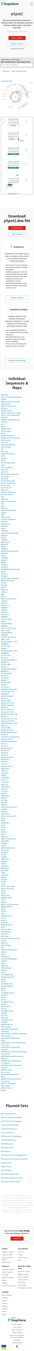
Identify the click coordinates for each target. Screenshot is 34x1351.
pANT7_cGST (5, 630)
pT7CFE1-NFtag (6, 673)
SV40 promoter (6, 1036)
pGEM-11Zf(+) (5, 787)
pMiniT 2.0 (4, 590)
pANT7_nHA (5, 639)
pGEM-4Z (4, 832)
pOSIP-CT (4, 716)
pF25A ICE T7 (5, 605)
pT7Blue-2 (4, 601)
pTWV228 (4, 809)
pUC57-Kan (5, 936)
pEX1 (2, 497)
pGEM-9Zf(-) (5, 868)
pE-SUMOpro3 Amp (7, 993)
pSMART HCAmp (6, 1070)
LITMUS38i (4, 558)
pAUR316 (4, 648)
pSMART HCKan (6, 1088)
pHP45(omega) (6, 968)
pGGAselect (5, 923)
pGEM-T (3, 877)
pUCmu (3, 954)
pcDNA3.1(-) (5, 875)
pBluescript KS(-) (7, 748)
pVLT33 (3, 981)
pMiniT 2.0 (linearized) (8, 599)
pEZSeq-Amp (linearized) (9, 533)
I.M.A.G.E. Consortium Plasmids (11, 1117)
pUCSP (3, 963)
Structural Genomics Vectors (11, 1182)
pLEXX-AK (4, 472)
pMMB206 (4, 617)
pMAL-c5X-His (5, 517)
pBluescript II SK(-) (7, 730)
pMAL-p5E (4, 535)
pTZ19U (3, 855)
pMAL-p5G (4, 544)
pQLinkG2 (4, 843)
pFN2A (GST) (5, 750)
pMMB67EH (5, 662)
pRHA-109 (4, 934)
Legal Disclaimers (17, 1330)
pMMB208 (4, 635)
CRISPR (4, 1280)
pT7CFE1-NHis (6, 701)
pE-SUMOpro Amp (7, 975)
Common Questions (8, 1277)
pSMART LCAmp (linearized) (10, 420)
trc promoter (5, 1081)
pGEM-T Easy (5, 895)
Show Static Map (6, 81)
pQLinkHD (4, 870)
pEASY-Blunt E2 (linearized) (10, 1047)
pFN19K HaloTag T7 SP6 (9, 723)
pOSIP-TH (4, 780)
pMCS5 (3, 562)
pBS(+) (3, 821)
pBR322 (3, 775)
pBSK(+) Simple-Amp (8, 839)
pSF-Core (4, 1015)
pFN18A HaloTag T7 (7, 696)
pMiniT (3, 571)
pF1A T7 (3, 587)
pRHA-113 (4, 943)
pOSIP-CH (4, 698)
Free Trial (21, 1252)
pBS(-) (3, 830)
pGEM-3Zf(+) (5, 814)
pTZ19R (3, 846)
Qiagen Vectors (6, 1166)
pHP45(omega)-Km (7, 977)
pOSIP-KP (4, 762)
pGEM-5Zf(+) (5, 841)
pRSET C (4, 979)
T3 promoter (5, 1045)
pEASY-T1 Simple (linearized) (11, 397)
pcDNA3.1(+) (5, 866)
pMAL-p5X (4, 553)
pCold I (3, 884)
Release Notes (6, 1262)
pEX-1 (3, 424)
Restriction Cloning (23, 1271)
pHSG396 (4, 1013)
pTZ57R (3, 864)
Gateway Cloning (23, 1274)
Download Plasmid (17, 49)
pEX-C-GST (4, 442)
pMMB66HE (5, 653)
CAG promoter (6, 404)
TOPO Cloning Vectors (8, 1140)
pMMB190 (4, 608)
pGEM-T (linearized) (8, 886)
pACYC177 (4, 603)
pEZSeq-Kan (5, 542)
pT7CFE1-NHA (5, 682)
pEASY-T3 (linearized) (8, 406)
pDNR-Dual (5, 957)
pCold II (3, 893)
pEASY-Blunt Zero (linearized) (11, 1065)
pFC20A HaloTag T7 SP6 (9, 642)
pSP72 (3, 456)
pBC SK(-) (4, 685)
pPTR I (3, 825)
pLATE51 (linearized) (8, 454)
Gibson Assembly (23, 1277)
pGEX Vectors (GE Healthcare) (11, 1136)
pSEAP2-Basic (5, 1006)
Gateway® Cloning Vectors (10, 1174)
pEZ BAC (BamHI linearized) (10, 569)
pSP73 (3, 465)
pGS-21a (4, 941)
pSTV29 (3, 583)
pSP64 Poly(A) (6, 447)
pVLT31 (3, 972)
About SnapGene (7, 1295)
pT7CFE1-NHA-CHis (7, 692)
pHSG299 (4, 1004)
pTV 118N (4, 800)
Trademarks (17, 1340)
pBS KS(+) (4, 784)
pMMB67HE (5, 671)
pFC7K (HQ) (5, 687)
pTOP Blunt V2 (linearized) (10, 737)
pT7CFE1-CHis (5, 655)
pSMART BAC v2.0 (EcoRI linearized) (13, 1043)
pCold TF (4, 920)
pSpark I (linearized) (8, 483)
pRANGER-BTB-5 (6, 925)
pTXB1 (3, 818)
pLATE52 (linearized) (8, 463)
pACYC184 (4, 612)
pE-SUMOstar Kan (7, 1020)
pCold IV (4, 911)
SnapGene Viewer (7, 1255)
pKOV (3, 427)
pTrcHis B (4, 755)
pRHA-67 (4, 952)
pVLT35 (3, 991)
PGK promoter (6, 932)
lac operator (5, 476)
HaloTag (4, 458)
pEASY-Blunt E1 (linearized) (10, 1038)
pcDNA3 (3, 857)
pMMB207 (4, 626)
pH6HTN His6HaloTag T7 (9, 959)
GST (2, 449)
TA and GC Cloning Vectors (10, 1125)
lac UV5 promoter (7, 494)
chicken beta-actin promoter (11, 413)
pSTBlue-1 (4, 565)
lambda (3, 513)
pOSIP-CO (4, 707)
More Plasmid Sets (23, 62)
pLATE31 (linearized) (8, 445)
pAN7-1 (3, 621)
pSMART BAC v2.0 (7, 1024)
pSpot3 (3, 547)
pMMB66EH (5, 644)
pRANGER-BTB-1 (6, 898)
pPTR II (3, 834)
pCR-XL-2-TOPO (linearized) (10, 938)
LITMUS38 (4, 549)
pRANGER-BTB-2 (6, 907)
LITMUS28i (4, 531)
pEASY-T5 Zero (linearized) (10, 415)
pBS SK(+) (4, 803)
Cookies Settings (17, 1332)
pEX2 (2, 506)
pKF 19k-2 (4, 417)
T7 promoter (5, 1063)
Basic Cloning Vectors (8, 1114)
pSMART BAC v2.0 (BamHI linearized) (13, 1034)
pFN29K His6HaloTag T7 (9, 741)
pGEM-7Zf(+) (5, 850)
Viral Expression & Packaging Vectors (14, 1155)
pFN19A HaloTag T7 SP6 (9, 714)
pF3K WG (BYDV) (6, 633)
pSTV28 (3, 574)
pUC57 (3, 927)
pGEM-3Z (4, 805)
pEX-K (3, 461)
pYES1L (3, 1000)
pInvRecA (4, 1049)
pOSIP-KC (4, 726)
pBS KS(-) (4, 793)
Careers (4, 1311)
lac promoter (5, 485)
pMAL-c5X (4, 508)
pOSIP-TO (4, 789)
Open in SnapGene (17, 38)
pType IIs (4, 836)
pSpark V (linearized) (8, 519)
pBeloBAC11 (5, 694)
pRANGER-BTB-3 (6, 916)
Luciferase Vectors (7, 1148)
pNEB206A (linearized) (9, 689)
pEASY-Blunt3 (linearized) (10, 1074)
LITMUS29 (4, 540)
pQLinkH (4, 861)
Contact (4, 1314)
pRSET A (4, 961)
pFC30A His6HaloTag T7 (9, 660)
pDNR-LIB (4, 966)
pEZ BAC (4, 560)
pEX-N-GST (5, 470)
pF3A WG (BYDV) (6, 624)
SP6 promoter (6, 1027)
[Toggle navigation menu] (31, 4)
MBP (2, 594)
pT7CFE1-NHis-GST (7, 710)
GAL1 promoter (6, 440)
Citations (4, 1300)
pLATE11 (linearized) (8, 436)
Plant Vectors (5, 1151)
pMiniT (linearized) (7, 581)
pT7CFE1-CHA (5, 646)
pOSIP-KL (4, 744)
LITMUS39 (4, 567)
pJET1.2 (3, 1077)
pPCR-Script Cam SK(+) (9, 816)
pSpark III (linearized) (8, 501)
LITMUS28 (4, 522)
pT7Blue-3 (4, 610)
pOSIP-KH (4, 735)
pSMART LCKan (6, 429)
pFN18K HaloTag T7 (7, 705)
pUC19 (3, 909)
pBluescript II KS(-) (7, 712)
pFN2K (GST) (5, 759)
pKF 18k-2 (4, 408)
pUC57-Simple (5, 945)
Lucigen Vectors (6, 1163)
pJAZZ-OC (4, 1058)
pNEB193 (4, 680)
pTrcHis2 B (4, 782)
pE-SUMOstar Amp (7, 1011)
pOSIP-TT (4, 798)
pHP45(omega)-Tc (7, 986)
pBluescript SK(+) (7, 757)
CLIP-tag (4, 422)
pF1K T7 (3, 596)
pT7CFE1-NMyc (6, 728)
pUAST (3, 873)
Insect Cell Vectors (7, 1132)
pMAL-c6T (4, 526)
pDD (2, 947)
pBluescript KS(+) (7, 739)
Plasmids (6, 71)
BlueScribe (4, 395)
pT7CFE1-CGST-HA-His (8, 637)
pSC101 (3, 997)
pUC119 (3, 891)
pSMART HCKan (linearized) (10, 402)
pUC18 (3, 900)
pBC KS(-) (4, 667)
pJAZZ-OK (4, 1068)
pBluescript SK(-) (7, 766)
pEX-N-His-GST (6, 488)
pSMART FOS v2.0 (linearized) (11, 1061)
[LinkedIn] (17, 1347)
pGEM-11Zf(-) (5, 796)
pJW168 (3, 399)
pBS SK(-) (4, 812)
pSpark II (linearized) (8, 492)
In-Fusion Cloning (23, 1280)
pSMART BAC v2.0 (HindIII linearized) (13, 1052)
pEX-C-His (4, 451)
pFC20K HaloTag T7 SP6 (9, 651)
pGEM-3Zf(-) (5, 823)
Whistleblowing (17, 1343)
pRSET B (4, 970)
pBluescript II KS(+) (7, 703)
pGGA (3, 914)
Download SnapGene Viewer (17, 360)
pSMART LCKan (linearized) (10, 438)
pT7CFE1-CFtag (6, 619)
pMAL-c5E (4, 490)
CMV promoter (6, 431)
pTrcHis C (4, 764)
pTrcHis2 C (4, 791)
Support (4, 1303)
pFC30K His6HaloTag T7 (9, 669)
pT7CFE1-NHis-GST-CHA (9, 719)
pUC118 (3, 882)
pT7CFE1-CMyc (6, 664)
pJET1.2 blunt (5, 1086)
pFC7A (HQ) (5, 678)
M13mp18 (4, 576)
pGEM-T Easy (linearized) (9, 904)
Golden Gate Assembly (25, 1288)
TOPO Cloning (22, 1285)
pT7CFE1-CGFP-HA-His (8, 628)
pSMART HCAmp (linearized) (10, 1079)
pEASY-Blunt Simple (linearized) (12, 1056)
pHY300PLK (5, 1031)
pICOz (3, 1040)
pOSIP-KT (4, 771)
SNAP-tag (4, 1018)
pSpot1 (3, 528)
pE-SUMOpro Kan (7, 984)
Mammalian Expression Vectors (12, 1178)
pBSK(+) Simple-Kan (8, 848)
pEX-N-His (4, 479)
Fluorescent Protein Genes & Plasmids (14, 1159)
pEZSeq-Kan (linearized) (9, 551)
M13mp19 (4, 585)
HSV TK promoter (7, 467)
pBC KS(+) (4, 658)
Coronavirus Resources (9, 1129)
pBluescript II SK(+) (7, 721)
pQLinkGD (4, 852)
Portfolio (4, 1309)
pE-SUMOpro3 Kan (7, 1002)
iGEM (19, 1260)
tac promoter (5, 1072)
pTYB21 (3, 827)
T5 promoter (5, 1054)
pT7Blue (4, 592)
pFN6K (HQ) (5, 778)
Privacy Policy (17, 1327)
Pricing (20, 1255)
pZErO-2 (4, 1009)
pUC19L (3, 918)
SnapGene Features (8, 1252)
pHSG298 (4, 995)
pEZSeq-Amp (5, 524)
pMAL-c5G (4, 499)
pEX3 (2, 515)
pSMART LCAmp (6, 411)
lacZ (2, 504)
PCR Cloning (21, 1282)
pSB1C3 (3, 988)
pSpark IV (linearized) (8, 510)
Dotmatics (5, 1306)
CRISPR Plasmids (7, 1144)
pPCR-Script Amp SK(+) (9, 807)
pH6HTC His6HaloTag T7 (9, 950)
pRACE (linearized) (7, 889)
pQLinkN (4, 880)
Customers (5, 1298)
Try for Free (17, 1238)
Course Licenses (23, 1257)
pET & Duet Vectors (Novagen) (11, 1121)
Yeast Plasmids (6, 1170)
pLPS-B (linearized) (7, 481)
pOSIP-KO (4, 753)
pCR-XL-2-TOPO (6, 929)
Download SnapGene (17, 44)
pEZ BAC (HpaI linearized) (10, 578)
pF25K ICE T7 (5, 615)
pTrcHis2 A (4, 773)
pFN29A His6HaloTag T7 (9, 732)
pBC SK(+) (4, 676)
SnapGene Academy (8, 1269)
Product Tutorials (7, 1272)
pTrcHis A (4, 746)
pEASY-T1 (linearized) (8, 1083)
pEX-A (3, 433)
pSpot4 (3, 556)
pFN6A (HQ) (5, 769)
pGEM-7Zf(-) (5, 859)
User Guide (5, 1275)
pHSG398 (4, 1022)
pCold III (4, 902)
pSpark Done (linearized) (10, 474)
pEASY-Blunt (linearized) (9, 1029)
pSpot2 (3, 538)
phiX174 (3, 1090)
